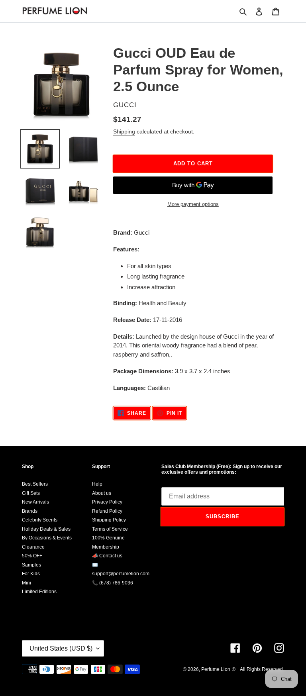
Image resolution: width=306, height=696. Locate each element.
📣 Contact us (107, 556)
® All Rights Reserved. (258, 669)
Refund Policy (107, 511)
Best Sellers (35, 484)
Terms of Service (110, 529)
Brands (29, 511)
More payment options (193, 204)
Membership (105, 547)
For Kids (31, 573)
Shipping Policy (109, 520)
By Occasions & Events (47, 538)
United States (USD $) (60, 648)
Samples (31, 565)
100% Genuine (108, 538)
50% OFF (32, 556)
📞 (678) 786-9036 (112, 583)
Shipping (124, 131)
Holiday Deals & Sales (46, 529)
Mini (26, 583)
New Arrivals (35, 502)
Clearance (33, 547)
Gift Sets (31, 493)
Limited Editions (39, 591)
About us (101, 493)
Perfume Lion (215, 669)
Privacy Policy (107, 502)
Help (97, 484)
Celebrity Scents (39, 520)
